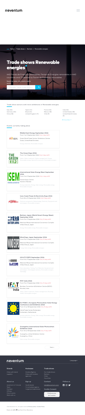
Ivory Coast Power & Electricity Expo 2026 (36, 196)
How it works (11, 393)
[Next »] (38, 87)
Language (73, 360)
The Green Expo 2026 (28, 153)
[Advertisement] (42, 29)
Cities (46, 376)
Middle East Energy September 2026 (34, 133)
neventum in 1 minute (14, 385)
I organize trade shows (32, 389)
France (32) (47, 110)
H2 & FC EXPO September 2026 (32, 257)
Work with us (11, 395)
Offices (9, 391)
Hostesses (29, 368)
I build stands (29, 385)
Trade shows (49, 368)
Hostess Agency (30, 372)
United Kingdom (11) (32, 114)
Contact (9, 389)
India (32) (66, 110)
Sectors (46, 374)
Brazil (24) (28, 112)
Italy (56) (9, 110)
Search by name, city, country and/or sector (19, 82)
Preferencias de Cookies (52, 394)
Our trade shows (49, 372)
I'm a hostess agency (32, 387)
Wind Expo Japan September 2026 (33, 237)
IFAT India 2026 (26, 281)
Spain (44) (28, 110)
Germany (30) (11, 112)
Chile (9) (46, 114)
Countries (47, 378)
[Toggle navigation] (78, 10)
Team (8, 387)
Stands (9, 368)
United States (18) (69, 112)
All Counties (66, 120)
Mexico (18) (48, 112)
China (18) (10, 114)
